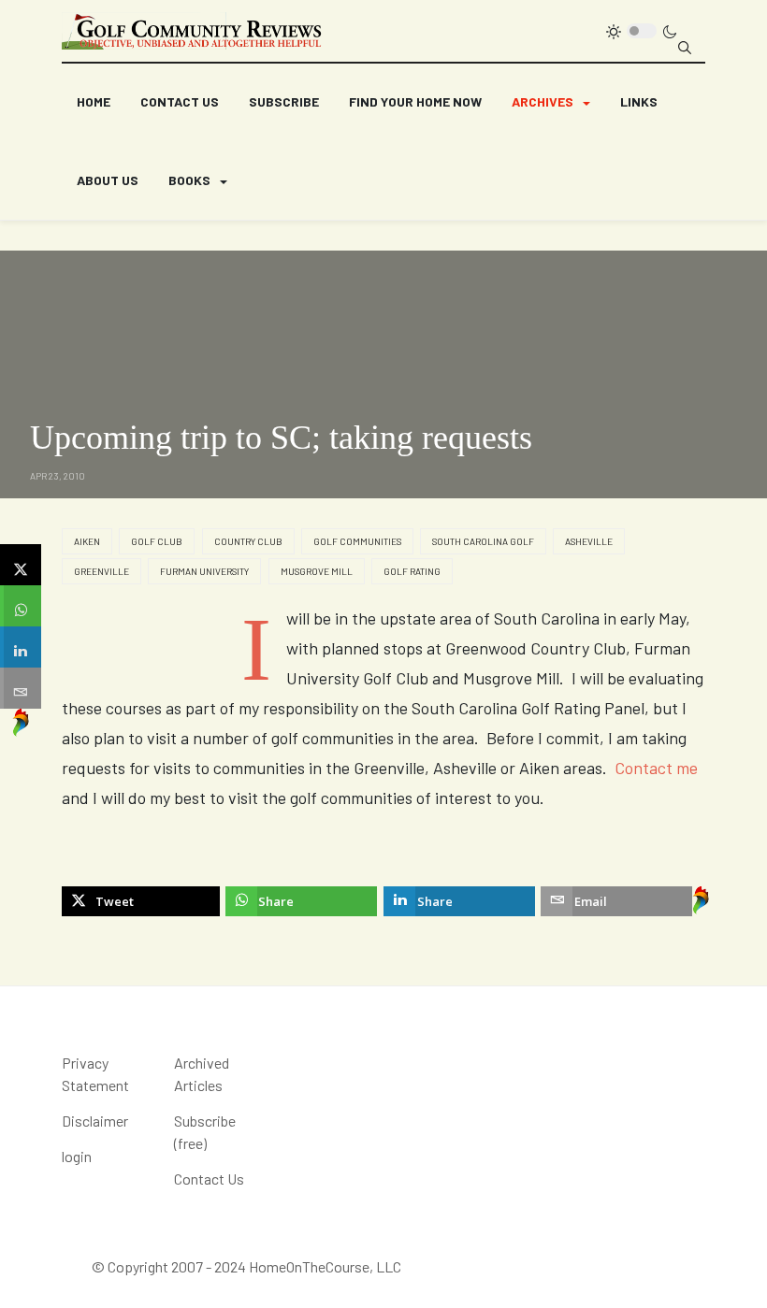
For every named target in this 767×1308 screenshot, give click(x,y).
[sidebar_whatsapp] (20, 605)
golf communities (357, 541)
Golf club (156, 541)
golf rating (412, 571)
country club (248, 541)
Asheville (589, 541)
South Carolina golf (483, 541)
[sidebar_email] (20, 688)
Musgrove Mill (317, 571)
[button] (551, 103)
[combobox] (684, 47)
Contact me (656, 767)
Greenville (101, 571)
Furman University (204, 571)
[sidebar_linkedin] (20, 647)
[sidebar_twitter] (20, 564)
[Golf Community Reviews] (193, 31)
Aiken (87, 541)
